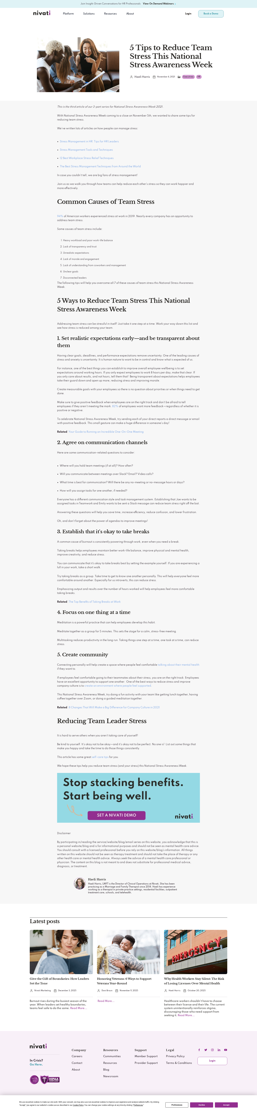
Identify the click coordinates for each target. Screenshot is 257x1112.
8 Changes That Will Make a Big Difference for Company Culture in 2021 (114, 707)
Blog (106, 1069)
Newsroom (110, 1076)
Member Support (146, 1056)
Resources (110, 1063)
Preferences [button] (138, 1105)
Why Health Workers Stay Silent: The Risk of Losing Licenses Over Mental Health (194, 981)
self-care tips (100, 757)
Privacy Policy (175, 1056)
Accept (226, 1105)
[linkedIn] (219, 1050)
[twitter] (205, 1050)
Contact (77, 1063)
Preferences (176, 1105)
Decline (202, 1105)
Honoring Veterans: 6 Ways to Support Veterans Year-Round (124, 981)
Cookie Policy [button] (78, 1105)
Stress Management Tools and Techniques (86, 150)
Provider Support (146, 1063)
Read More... (78, 1008)
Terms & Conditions (179, 1063)
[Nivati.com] (42, 13)
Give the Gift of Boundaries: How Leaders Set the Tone (59, 981)
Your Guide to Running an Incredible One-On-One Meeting (106, 432)
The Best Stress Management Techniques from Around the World (100, 166)
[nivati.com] (39, 1046)
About (130, 13)
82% (115, 406)
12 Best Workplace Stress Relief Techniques (87, 158)
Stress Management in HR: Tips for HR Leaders (89, 141)
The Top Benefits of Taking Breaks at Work (95, 602)
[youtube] (225, 1050)
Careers (77, 1056)
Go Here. (36, 1064)
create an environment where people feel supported (117, 686)
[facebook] (199, 1050)
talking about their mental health (178, 665)
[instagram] (212, 1050)
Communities (112, 1056)
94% (60, 216)
